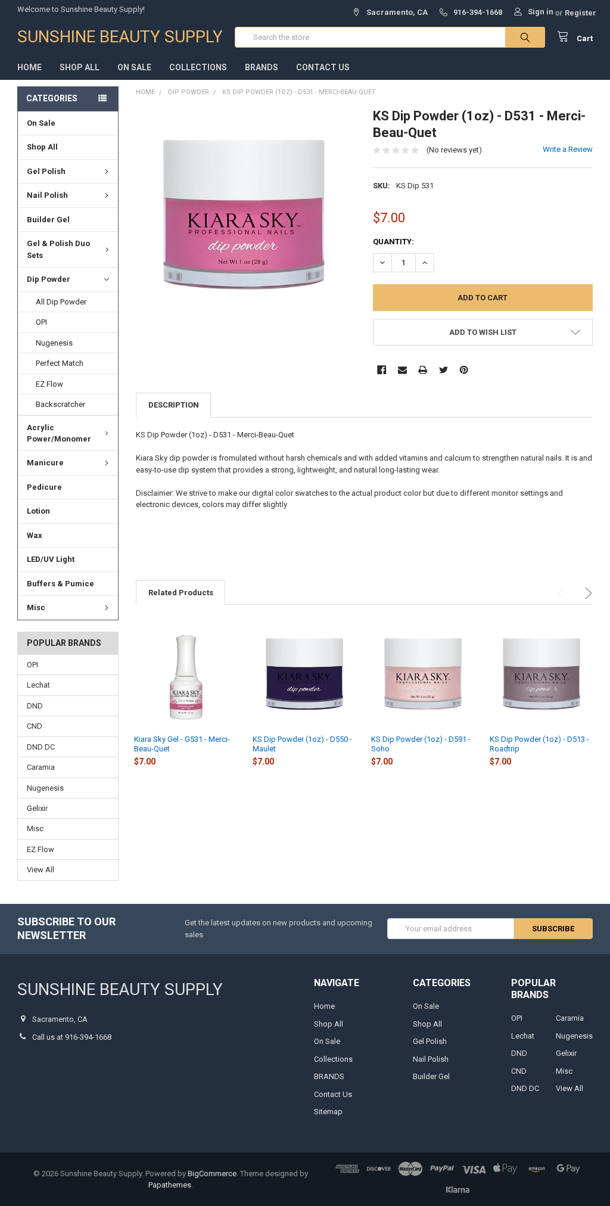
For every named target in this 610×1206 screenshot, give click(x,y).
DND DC (41, 746)
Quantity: (393, 241)
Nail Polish (47, 195)
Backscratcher (60, 404)
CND (34, 726)
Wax (34, 535)
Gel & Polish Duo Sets (58, 249)
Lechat (38, 684)
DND (35, 705)
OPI (41, 322)
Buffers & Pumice (60, 583)
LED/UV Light (50, 559)
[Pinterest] (463, 369)
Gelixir (37, 808)
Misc (36, 607)
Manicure (45, 462)
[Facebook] (381, 369)
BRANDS (261, 67)
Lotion (38, 510)
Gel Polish (46, 171)
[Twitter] (443, 369)
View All (40, 869)
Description (173, 404)
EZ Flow (49, 384)
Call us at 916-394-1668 (71, 1037)
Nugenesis (54, 342)
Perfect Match (59, 363)
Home (29, 67)
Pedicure (44, 487)
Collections (198, 67)
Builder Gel (48, 219)
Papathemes (169, 1184)
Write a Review (568, 149)
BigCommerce (212, 1173)
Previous (563, 593)
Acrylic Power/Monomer (59, 433)
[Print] (422, 369)
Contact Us (323, 67)
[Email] (402, 369)
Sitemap (328, 1111)
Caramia (41, 767)
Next (586, 593)
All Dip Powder (61, 301)
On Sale (134, 67)
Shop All (79, 67)
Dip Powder (48, 279)
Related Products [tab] (180, 592)
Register (580, 12)
